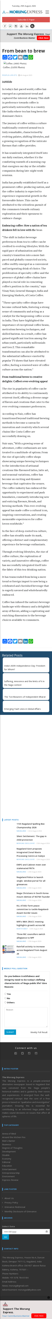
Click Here (43, 38)
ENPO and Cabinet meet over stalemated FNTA (31, 866)
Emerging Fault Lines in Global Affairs (22, 708)
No (8, 998)
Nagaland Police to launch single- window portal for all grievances (31, 881)
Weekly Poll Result (39, 1032)
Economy (6, 1158)
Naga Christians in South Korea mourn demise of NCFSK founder (33, 895)
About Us (9, 1198)
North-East (22, 929)
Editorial (6, 1162)
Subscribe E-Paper (26, 19)
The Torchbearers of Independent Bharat (25, 696)
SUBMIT (10, 1032)
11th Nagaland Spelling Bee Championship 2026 (30, 825)
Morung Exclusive (26, 843)
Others (10, 1002)
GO (5, 1237)
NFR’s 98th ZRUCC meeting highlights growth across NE (31, 923)
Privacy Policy (11, 1202)
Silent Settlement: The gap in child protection (32, 838)
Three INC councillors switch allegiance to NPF (31, 936)
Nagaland (21, 831)
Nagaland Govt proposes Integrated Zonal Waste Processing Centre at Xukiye (31, 852)
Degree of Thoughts (12, 1147)
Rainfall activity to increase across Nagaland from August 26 (32, 950)
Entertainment (9, 1169)
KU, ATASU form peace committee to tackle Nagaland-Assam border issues (33, 909)
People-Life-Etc (9, 75)
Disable (6, 1155)
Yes (8, 993)
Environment (8, 1176)
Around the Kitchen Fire (13, 1137)
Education (7, 1165)
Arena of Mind (9, 1133)
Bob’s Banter (8, 1140)
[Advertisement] (20, 736)
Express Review (10, 1179)
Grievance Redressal (14, 1207)
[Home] (23, 11)
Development (9, 1151)
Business (6, 1144)
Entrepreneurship (11, 1172)
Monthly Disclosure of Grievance (20, 1211)
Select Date (8, 1226)
